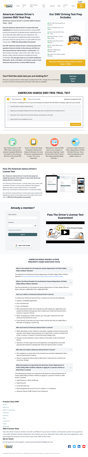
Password (11, 222)
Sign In (23, 234)
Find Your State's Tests (72, 78)
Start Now (81, 5)
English (80, 2)
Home (18, 6)
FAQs (59, 6)
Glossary (52, 6)
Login (73, 6)
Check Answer (76, 124)
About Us (24, 5)
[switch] (9, 99)
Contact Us (65, 5)
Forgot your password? (14, 230)
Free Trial (43, 5)
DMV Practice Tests (33, 5)
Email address (12, 214)
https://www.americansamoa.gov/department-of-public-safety (42, 276)
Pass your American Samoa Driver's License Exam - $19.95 (65, 63)
